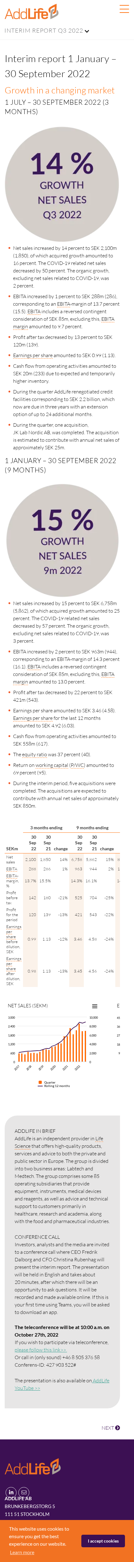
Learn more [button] (22, 1552)
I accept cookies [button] (103, 1541)
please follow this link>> (41, 1350)
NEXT (108, 1428)
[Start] (33, 1465)
